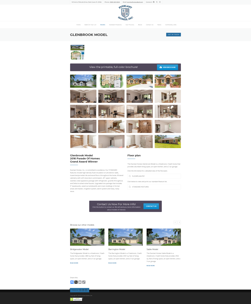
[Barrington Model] (125, 237)
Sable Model (152, 249)
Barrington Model (116, 249)
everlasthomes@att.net (135, 2)
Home (78, 25)
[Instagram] (160, 2)
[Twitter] (157, 2)
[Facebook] (153, 2)
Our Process (130, 25)
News (159, 25)
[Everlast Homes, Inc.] (125, 13)
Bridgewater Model (79, 249)
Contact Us (149, 25)
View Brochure (169, 67)
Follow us (75, 290)
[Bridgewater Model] (87, 237)
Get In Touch (173, 34)
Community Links (170, 25)
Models (102, 25)
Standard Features (115, 25)
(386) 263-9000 (115, 2)
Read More (74, 263)
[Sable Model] (164, 237)
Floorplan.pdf (138, 176)
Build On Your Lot (90, 25)
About (140, 25)
